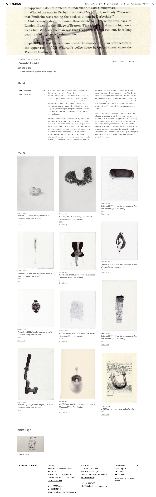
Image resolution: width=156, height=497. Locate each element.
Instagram (121, 468)
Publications (136, 4)
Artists (94, 4)
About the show (24, 90)
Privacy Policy (119, 478)
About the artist (24, 94)
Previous (53, 116)
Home (87, 4)
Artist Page (134, 61)
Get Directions (54, 480)
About (145, 4)
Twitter (120, 471)
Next (133, 116)
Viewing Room (116, 4)
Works (123, 61)
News (126, 4)
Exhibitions (104, 4)
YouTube (120, 474)
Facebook (121, 465)
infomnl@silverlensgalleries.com (62, 492)
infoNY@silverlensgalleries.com (94, 486)
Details (20, 224)
